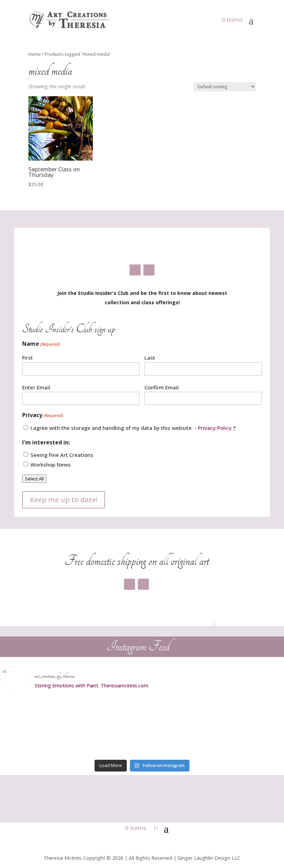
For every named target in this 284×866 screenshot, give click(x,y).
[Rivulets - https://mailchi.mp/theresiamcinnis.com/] (238, 728)
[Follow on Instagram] (148, 270)
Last (149, 357)
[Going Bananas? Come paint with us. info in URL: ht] (46, 728)
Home (34, 54)
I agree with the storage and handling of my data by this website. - (133, 427)
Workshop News (50, 464)
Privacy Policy (215, 427)
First (27, 357)
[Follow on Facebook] (135, 270)
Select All (34, 479)
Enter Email (36, 387)
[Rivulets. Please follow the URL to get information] (142, 728)
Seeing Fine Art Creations (61, 454)
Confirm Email (161, 387)
